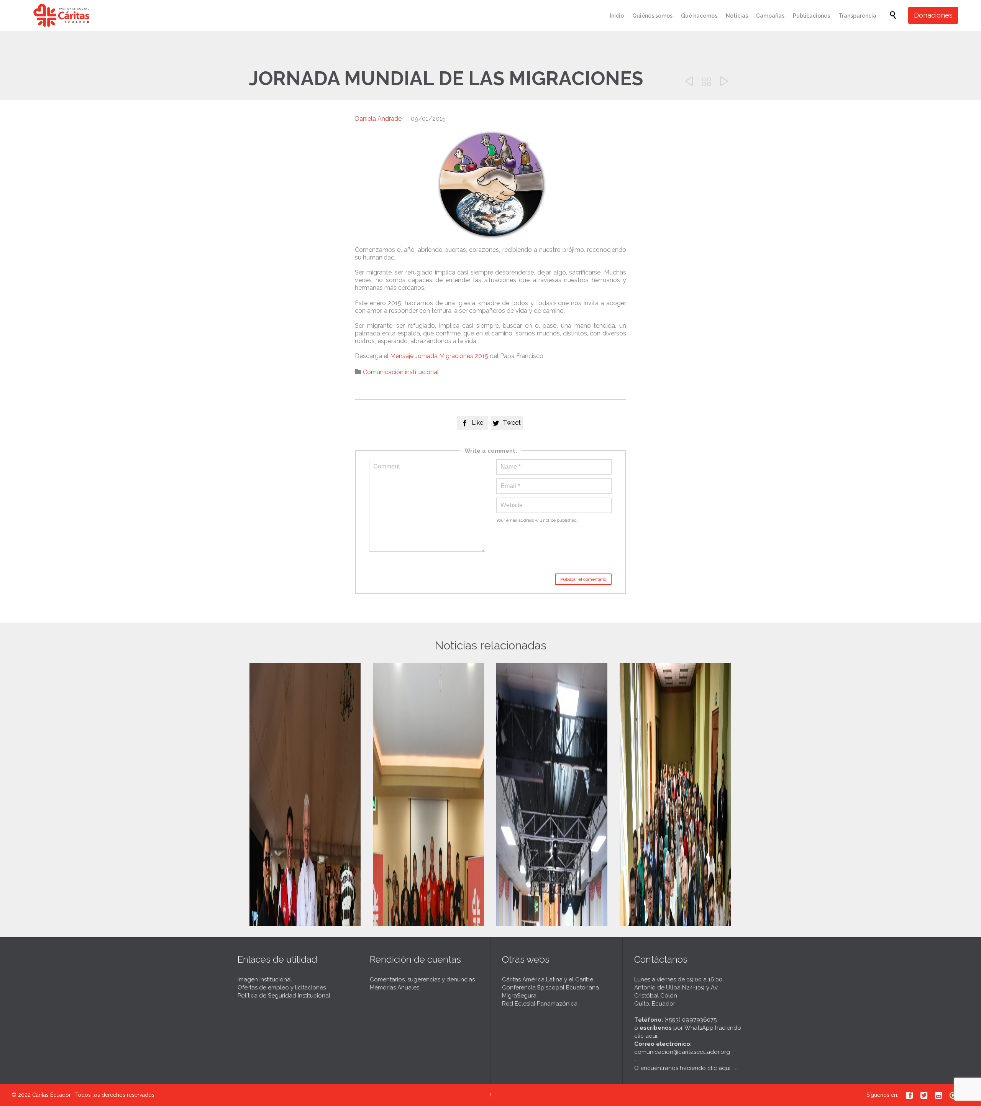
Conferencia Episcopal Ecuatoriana (550, 987)
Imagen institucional (265, 979)
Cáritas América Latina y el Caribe (547, 979)
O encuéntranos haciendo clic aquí (682, 1068)
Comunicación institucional (401, 372)
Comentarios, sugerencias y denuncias (422, 979)
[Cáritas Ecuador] (61, 15)
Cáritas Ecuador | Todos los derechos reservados (93, 1095)
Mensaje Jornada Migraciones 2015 (439, 356)
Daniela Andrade (378, 118)
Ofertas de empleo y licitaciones (282, 987)
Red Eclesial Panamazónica (539, 1003)
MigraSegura (519, 995)
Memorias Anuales (394, 987)
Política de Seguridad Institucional (284, 995)
